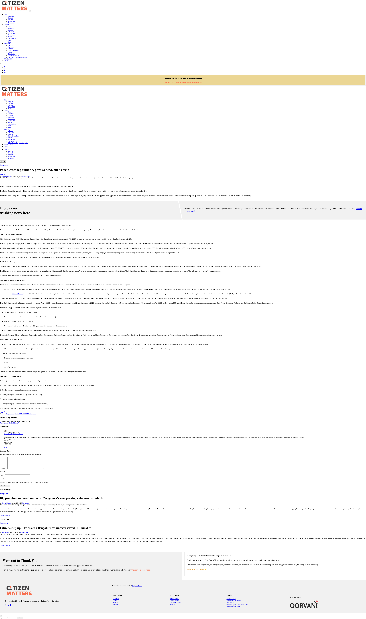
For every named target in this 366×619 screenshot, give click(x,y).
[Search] (1, 162)
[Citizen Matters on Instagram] (5, 605)
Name (2, 472)
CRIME (21, 414)
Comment (3, 468)
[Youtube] (5, 72)
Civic (9, 26)
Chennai (10, 18)
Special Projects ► (13, 55)
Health (10, 36)
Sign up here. (137, 586)
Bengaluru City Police (12, 414)
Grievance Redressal (233, 606)
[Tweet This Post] (3, 174)
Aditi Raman (6, 532)
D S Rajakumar (6, 503)
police (34, 414)
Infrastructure (12, 38)
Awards (115, 602)
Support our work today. (141, 570)
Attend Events (174, 601)
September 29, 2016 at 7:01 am (13, 434)
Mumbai (10, 19)
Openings (116, 604)
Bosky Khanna (6, 176)
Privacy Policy (231, 599)
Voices (10, 52)
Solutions (10, 48)
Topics (6, 24)
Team (115, 601)
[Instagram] (4, 67)
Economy (10, 30)
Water (9, 42)
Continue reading (5, 515)
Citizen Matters (17, 294)
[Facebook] (4, 69)
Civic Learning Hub (176, 602)
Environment (11, 33)
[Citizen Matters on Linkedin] (9, 605)
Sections (6, 43)
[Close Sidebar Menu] (30, 11)
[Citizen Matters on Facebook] (7, 605)
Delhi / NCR (11, 21)
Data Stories (11, 54)
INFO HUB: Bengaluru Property (18, 57)
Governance (11, 35)
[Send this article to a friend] (1, 174)
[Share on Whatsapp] (5, 174)
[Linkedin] (4, 70)
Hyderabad (11, 23)
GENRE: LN (28, 414)
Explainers (11, 47)
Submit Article (8, 59)
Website (2, 479)
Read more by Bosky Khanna (9, 423)
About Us (116, 599)
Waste (9, 40)
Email (2, 475)
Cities (6, 14)
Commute (11, 28)
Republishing (230, 602)
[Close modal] (1, 616)
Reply (5, 447)
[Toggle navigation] (4, 162)
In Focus (10, 45)
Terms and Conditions (233, 601)
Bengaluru (11, 16)
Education (11, 31)
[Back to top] (0, 614)
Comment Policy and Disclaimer (237, 604)
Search (21, 618)
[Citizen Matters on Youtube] (10, 605)
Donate (6, 60)
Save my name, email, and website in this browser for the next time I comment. (26, 482)
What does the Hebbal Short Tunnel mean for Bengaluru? (183, 82)
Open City (173, 604)
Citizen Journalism (13, 50)
